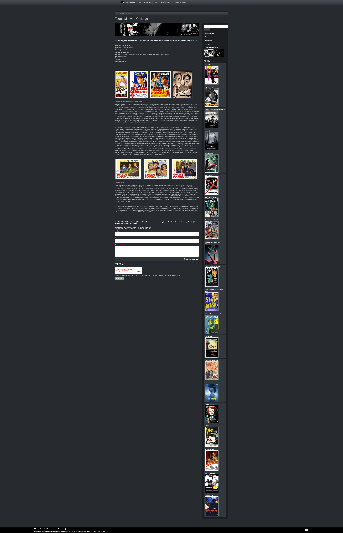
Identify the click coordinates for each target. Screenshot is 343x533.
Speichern (120, 278)
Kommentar (118, 245)
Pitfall (207, 426)
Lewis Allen (131, 40)
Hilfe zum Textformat (192, 259)
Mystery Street (209, 449)
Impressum (208, 40)
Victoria (207, 383)
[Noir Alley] (219, 53)
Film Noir (147, 2)
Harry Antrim (173, 40)
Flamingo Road (209, 404)
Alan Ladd (146, 40)
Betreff (117, 238)
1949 (125, 40)
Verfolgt (207, 65)
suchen (207, 30)
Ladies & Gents (180, 2)
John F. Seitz (138, 40)
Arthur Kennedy (154, 40)
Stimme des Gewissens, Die (213, 314)
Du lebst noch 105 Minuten (213, 220)
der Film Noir (130, 2)
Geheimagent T (209, 153)
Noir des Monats (166, 2)
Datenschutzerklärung (211, 47)
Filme (156, 2)
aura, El (207, 131)
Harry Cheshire (182, 40)
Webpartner (208, 37)
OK (306, 530)
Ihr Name (117, 231)
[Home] (123, 2)
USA (122, 40)
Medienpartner (209, 33)
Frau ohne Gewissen (211, 360)
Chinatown (208, 336)
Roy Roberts (190, 40)
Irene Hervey (123, 42)
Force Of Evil (209, 87)
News (139, 2)
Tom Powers (124, 223)
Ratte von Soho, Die (211, 197)
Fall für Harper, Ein (210, 473)
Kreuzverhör (208, 175)
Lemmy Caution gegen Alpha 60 (215, 109)
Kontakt (207, 44)
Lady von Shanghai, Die (212, 266)
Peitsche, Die (209, 495)
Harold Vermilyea (164, 40)
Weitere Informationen (98, 531)
